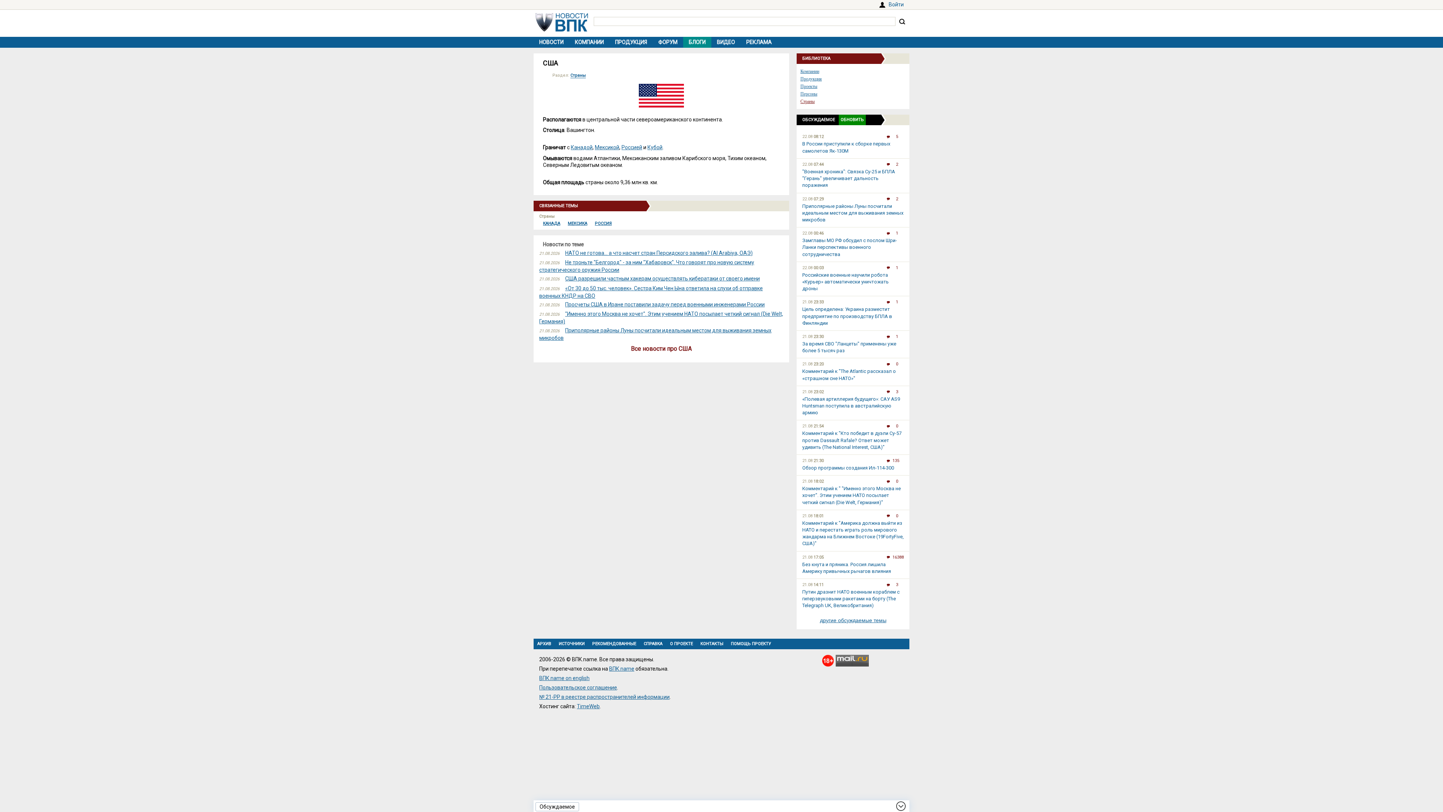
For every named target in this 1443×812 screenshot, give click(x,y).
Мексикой (607, 147)
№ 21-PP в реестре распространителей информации (604, 697)
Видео (726, 42)
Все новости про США (661, 348)
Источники (572, 643)
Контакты (711, 643)
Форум (668, 42)
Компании (589, 42)
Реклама (759, 42)
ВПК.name (621, 669)
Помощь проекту (751, 643)
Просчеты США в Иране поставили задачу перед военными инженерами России (665, 304)
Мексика (577, 223)
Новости (551, 42)
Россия (603, 223)
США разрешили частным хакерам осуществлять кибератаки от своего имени (662, 279)
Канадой (582, 147)
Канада (551, 223)
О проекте (681, 643)
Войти (896, 5)
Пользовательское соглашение (578, 688)
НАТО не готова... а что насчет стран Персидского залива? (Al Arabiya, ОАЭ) (659, 253)
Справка (653, 643)
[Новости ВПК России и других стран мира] (561, 30)
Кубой (655, 147)
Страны (578, 75)
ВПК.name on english (564, 678)
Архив (544, 643)
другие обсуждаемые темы (853, 620)
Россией (632, 147)
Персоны (808, 94)
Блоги (697, 42)
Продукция (631, 42)
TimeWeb (588, 706)
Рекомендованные (614, 643)
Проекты (808, 86)
